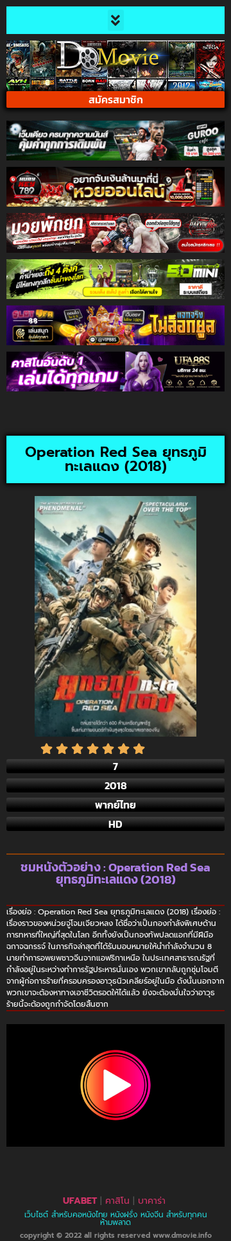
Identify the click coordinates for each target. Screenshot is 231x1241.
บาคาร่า (152, 1201)
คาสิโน (117, 1201)
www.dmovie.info (182, 1235)
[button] (116, 20)
